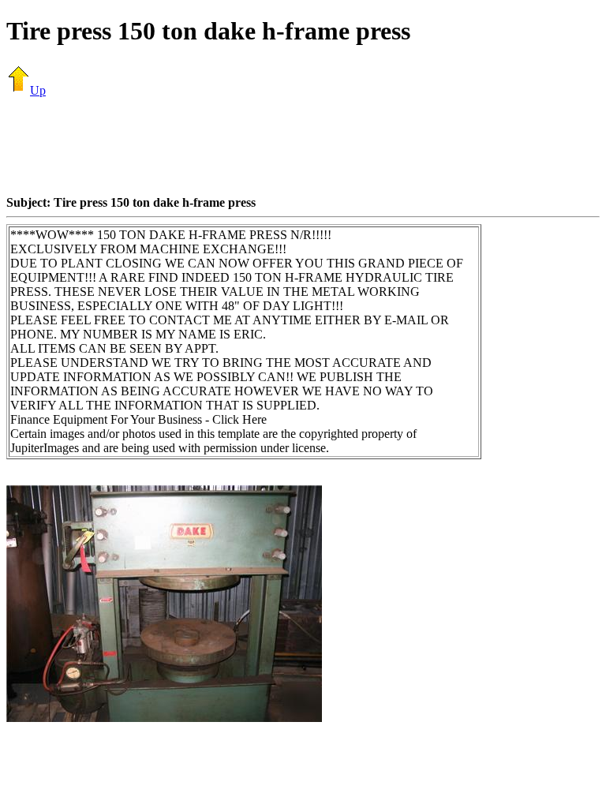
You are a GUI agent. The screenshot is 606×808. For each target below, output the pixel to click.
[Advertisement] (303, 145)
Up (38, 90)
